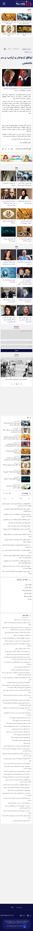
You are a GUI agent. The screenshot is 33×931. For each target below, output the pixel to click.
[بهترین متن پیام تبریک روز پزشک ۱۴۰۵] (8, 272)
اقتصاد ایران (28, 585)
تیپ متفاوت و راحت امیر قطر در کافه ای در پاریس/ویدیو (11, 431)
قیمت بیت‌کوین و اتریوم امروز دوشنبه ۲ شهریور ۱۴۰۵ (18, 723)
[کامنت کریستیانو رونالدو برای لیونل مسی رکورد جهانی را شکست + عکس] (25, 437)
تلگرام (23, 915)
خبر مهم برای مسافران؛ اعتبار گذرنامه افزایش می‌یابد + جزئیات (17, 787)
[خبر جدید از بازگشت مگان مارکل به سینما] (8, 292)
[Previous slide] (2, 367)
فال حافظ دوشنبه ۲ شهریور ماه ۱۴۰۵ (9, 34)
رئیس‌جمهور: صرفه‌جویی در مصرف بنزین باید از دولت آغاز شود (16, 785)
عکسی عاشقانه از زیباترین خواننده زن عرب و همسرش (9, 263)
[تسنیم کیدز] (16, 159)
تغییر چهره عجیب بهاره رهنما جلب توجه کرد (24, 301)
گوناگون (29, 10)
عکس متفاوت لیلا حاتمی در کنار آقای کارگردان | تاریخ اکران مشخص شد (8, 320)
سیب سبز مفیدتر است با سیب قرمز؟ (22, 620)
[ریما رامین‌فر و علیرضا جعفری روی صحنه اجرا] (24, 193)
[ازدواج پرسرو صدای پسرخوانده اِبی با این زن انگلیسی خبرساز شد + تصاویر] (24, 272)
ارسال (16, 351)
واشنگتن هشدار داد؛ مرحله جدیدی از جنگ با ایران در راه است (16, 763)
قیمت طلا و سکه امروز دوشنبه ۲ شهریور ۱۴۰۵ (9, 22)
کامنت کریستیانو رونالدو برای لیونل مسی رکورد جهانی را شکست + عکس (11, 438)
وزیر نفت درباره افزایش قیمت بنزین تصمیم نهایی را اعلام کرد (17, 771)
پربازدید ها (25, 493)
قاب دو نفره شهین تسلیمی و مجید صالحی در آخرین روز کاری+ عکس (24, 320)
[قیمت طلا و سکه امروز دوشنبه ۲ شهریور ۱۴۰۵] (8, 17)
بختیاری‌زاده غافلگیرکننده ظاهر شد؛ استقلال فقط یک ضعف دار (16, 638)
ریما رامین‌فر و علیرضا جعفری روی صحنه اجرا (24, 202)
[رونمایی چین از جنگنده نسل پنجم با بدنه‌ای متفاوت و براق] (24, 17)
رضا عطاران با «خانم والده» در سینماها (8, 184)
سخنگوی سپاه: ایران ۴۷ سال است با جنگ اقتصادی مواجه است (16, 777)
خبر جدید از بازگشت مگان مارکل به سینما (9, 301)
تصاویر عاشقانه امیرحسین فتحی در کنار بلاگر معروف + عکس (17, 746)
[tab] (21, 384)
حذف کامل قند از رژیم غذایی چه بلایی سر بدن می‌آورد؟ (18, 732)
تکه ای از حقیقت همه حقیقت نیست (22, 667)
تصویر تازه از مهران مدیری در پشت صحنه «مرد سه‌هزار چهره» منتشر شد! (8, 203)
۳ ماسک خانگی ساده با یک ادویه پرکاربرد (21, 729)
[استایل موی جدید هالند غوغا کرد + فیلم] (24, 254)
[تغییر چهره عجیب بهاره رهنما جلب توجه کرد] (24, 292)
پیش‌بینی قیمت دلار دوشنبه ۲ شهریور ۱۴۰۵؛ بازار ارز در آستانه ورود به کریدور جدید (11, 459)
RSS (12, 907)
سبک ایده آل (28, 588)
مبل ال (29, 599)
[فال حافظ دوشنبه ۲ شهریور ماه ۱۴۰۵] (8, 29)
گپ (30, 915)
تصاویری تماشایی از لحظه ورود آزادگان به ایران (16, 379)
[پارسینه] (22, 3)
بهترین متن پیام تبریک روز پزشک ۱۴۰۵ (9, 281)
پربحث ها (5, 493)
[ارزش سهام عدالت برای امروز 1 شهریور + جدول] (25, 486)
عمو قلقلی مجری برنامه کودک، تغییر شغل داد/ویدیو (18, 654)
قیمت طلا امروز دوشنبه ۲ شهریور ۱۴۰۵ (24, 34)
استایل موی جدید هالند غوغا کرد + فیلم (24, 263)
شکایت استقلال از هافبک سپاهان (22, 649)
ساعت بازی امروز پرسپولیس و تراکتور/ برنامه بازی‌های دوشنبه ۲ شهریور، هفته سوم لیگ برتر (12, 445)
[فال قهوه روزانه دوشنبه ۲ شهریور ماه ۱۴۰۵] (24, 231)
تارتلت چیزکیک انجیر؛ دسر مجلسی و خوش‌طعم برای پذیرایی (17, 726)
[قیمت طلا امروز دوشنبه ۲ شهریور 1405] (24, 29)
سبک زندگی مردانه (26, 591)
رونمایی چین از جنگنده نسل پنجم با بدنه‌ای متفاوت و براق (24, 22)
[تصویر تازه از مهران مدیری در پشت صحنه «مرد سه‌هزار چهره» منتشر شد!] (8, 193)
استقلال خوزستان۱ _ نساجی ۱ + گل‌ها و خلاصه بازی (19, 803)
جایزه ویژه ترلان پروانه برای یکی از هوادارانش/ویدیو (18, 682)
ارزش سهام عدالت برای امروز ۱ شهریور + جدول (13, 487)
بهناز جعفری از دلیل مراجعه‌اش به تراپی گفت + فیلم (19, 790)
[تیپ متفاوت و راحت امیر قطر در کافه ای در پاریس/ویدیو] (25, 430)
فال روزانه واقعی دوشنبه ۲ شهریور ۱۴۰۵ (9, 240)
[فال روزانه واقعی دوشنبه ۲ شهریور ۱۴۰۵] (8, 231)
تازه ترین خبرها (27, 596)
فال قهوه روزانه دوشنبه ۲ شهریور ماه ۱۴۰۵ (25, 240)
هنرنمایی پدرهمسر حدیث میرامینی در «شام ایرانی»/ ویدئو (17, 641)
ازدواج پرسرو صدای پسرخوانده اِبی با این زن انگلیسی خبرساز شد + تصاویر (24, 282)
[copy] (30, 149)
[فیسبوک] (9, 149)
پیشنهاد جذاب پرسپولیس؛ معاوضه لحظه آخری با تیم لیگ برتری (16, 700)
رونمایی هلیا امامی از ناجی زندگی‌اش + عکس (19, 526)
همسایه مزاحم (27, 743)
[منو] (4, 4)
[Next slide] (30, 367)
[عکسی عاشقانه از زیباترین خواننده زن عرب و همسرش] (8, 254)
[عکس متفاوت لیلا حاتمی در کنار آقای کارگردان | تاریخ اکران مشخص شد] (8, 310)
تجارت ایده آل (27, 593)
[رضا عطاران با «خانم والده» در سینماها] (8, 176)
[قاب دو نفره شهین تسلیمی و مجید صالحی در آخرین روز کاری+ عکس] (24, 310)
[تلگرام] (6, 149)
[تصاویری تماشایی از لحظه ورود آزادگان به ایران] (16, 367)
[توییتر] (3, 149)
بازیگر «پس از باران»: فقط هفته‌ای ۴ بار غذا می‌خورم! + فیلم (17, 774)
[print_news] (12, 149)
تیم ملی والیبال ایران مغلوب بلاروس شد (21, 821)
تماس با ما (19, 907)
